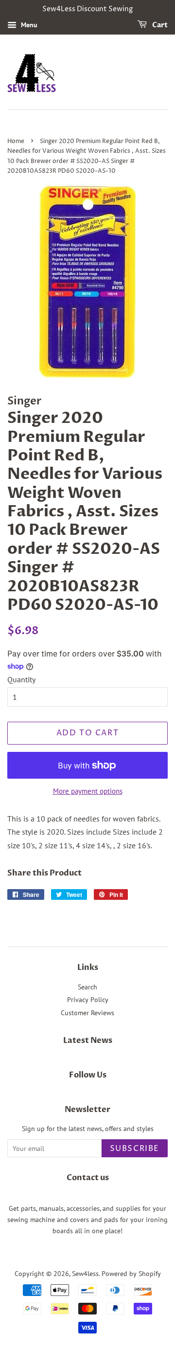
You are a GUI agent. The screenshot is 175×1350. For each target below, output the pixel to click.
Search (87, 987)
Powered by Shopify (131, 1273)
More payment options (87, 791)
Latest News (87, 1040)
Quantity (21, 679)
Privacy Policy (87, 999)
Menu (28, 24)
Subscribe (134, 1148)
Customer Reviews (87, 1012)
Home (15, 141)
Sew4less (85, 1273)
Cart (159, 25)
